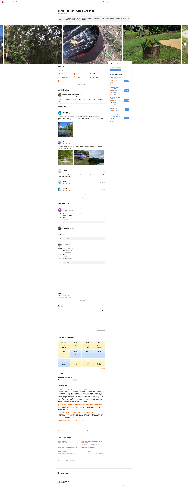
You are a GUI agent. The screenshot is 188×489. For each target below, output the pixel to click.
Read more (73, 120)
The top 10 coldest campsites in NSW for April (70, 420)
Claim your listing (113, 2)
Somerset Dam (85, 431)
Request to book (114, 69)
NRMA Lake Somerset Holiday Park (67, 447)
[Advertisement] (81, 279)
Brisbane (69, 7)
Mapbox (60, 460)
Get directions (81, 300)
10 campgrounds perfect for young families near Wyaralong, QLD (76, 412)
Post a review (81, 197)
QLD (66, 7)
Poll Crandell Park (63, 451)
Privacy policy (61, 483)
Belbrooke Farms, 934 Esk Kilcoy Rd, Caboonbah (91, 442)
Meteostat (103, 368)
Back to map (61, 7)
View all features (81, 84)
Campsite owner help (63, 481)
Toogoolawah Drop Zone (88, 451)
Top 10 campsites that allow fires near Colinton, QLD (72, 389)
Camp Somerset (62, 441)
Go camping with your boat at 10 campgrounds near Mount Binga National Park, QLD (80, 405)
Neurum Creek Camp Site (88, 447)
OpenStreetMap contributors (68, 460)
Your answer (66, 221)
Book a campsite (124, 2)
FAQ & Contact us (62, 482)
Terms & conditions (63, 485)
